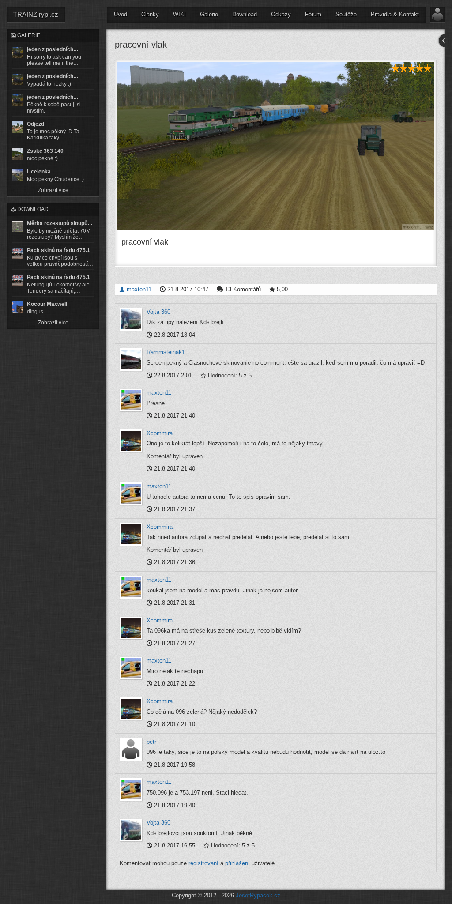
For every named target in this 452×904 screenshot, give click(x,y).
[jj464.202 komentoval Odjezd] (17, 127)
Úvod (120, 14)
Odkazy (281, 14)
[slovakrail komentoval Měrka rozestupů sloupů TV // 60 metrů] (17, 226)
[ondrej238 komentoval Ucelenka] (17, 175)
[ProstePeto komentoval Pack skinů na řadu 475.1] (17, 280)
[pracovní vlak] (275, 146)
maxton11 (138, 289)
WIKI (179, 14)
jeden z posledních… (53, 49)
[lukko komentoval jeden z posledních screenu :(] (17, 79)
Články (150, 14)
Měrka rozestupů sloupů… (60, 223)
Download (244, 14)
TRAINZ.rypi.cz (35, 14)
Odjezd (35, 124)
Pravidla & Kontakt (395, 14)
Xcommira (160, 433)
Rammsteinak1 (166, 352)
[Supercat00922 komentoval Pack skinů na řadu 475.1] (17, 253)
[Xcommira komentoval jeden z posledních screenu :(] (17, 100)
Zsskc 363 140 (45, 151)
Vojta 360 (158, 312)
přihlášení (237, 863)
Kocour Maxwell (47, 304)
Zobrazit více (53, 190)
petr (151, 741)
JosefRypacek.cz (258, 895)
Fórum (313, 14)
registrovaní (203, 863)
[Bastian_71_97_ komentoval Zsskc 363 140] (17, 154)
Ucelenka (39, 172)
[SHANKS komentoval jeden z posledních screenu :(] (17, 52)
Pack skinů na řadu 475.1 (58, 250)
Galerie (209, 14)
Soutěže (346, 14)
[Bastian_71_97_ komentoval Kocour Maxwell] (17, 307)
